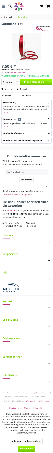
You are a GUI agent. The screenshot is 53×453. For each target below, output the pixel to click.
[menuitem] (4, 6)
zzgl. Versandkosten (18, 72)
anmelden (12, 210)
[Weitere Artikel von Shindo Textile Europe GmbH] (44, 28)
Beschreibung (9, 102)
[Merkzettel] (41, 6)
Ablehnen (16, 441)
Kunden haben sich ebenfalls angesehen (22, 140)
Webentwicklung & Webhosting (37, 401)
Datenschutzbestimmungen (16, 194)
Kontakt (38, 408)
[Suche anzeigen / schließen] (10, 6)
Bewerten (24, 89)
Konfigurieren (26, 448)
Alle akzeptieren (33, 441)
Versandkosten (41, 393)
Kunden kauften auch (13, 133)
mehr (5, 112)
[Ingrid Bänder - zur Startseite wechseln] (26, 6)
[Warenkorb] (48, 6)
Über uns (28, 408)
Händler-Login (15, 408)
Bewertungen (9, 119)
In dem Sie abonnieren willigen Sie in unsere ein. (25, 190)
